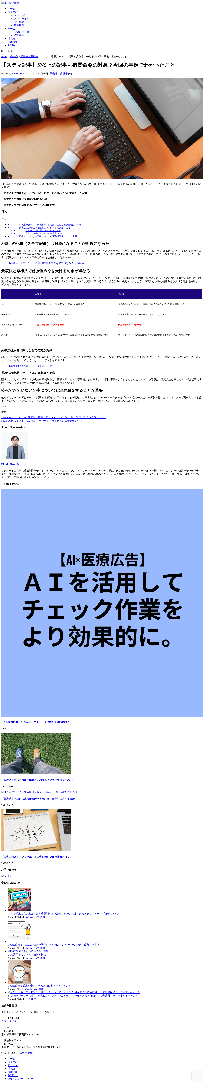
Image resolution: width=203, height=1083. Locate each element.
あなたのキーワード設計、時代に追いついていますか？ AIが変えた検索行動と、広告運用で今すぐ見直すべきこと (73, 995)
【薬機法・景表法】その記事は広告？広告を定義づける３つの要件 (46, 263)
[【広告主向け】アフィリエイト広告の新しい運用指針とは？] (36, 850)
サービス (13, 28)
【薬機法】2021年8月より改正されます (30, 366)
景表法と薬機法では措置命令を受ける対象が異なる (44, 227)
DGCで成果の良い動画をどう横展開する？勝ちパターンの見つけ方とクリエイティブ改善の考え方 (64, 913)
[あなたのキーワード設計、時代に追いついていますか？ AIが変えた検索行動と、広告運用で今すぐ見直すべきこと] (74, 992)
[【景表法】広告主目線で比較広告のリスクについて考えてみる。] (36, 773)
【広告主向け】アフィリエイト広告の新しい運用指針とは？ (35, 856)
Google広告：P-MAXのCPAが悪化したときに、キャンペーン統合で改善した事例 (53, 944)
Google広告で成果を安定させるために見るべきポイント (39, 985)
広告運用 (40, 917)
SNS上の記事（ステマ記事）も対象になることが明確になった (50, 224)
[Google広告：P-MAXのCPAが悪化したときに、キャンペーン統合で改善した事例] (19, 941)
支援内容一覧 (21, 32)
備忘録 (11, 38)
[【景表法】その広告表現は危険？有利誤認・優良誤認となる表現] (39, 792)
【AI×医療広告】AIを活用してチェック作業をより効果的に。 (36, 722)
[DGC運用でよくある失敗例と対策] (28, 951)
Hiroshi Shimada (20, 73)
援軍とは (13, 12)
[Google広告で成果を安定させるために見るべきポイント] (19, 982)
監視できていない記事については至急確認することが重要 (48, 236)
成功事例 (19, 35)
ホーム (11, 8)
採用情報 (13, 42)
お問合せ (13, 45)
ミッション (20, 15)
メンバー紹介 (21, 18)
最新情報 (19, 25)
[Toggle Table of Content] (3, 219)
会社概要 (19, 22)
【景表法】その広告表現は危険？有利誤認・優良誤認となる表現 (38, 798)
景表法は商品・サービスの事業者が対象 (44, 233)
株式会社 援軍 (25, 1052)
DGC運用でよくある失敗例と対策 (27, 954)
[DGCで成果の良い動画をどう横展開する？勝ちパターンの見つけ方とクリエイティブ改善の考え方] (19, 910)
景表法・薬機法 (59, 73)
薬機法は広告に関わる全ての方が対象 (43, 230)
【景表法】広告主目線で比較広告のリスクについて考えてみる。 (38, 780)
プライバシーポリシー (20, 1078)
